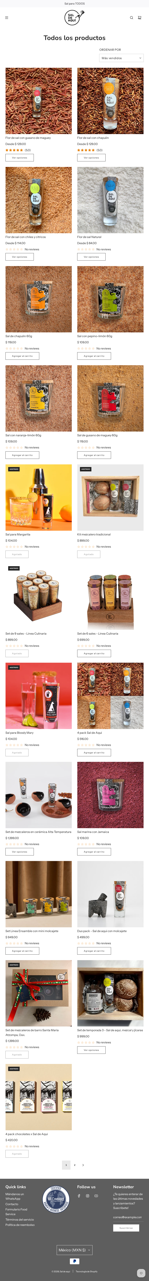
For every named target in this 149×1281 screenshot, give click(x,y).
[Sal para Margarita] (38, 497)
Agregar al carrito (22, 356)
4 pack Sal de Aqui (89, 732)
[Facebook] (79, 1196)
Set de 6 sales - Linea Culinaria (97, 633)
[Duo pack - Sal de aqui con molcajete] (110, 894)
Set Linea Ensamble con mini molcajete (31, 931)
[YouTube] (96, 1196)
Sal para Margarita (17, 534)
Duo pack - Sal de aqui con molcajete (102, 931)
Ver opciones (19, 157)
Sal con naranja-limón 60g (23, 435)
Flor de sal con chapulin (93, 138)
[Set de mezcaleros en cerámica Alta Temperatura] (38, 795)
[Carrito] (140, 18)
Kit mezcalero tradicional (94, 534)
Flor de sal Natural (89, 237)
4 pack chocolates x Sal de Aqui (26, 1134)
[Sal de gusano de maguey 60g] (110, 398)
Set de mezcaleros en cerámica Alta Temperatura (38, 832)
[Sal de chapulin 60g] (38, 299)
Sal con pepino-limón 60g (94, 336)
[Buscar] (132, 18)
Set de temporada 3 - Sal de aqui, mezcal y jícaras (110, 1030)
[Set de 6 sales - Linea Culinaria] (110, 596)
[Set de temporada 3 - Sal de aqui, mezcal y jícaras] (110, 993)
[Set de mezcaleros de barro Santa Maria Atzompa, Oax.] (38, 993)
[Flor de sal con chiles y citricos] (38, 200)
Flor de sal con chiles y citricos (25, 237)
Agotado (17, 554)
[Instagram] (88, 1196)
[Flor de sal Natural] (110, 200)
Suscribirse (126, 1228)
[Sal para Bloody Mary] (38, 696)
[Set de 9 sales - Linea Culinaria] (38, 596)
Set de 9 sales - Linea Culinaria (26, 633)
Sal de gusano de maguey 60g (97, 435)
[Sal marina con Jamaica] (110, 795)
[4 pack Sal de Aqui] (110, 696)
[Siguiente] (83, 1165)
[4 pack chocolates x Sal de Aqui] (38, 1097)
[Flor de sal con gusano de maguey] (38, 101)
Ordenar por (110, 49)
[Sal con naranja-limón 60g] (38, 398)
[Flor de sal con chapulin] (110, 101)
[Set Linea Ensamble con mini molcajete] (38, 894)
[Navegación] (7, 18)
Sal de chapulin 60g (18, 336)
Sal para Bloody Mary (19, 732)
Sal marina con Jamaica (93, 832)
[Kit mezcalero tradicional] (110, 497)
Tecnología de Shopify (86, 1271)
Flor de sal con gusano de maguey (28, 138)
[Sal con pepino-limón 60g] (110, 299)
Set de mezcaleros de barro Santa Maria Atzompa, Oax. (32, 1032)
